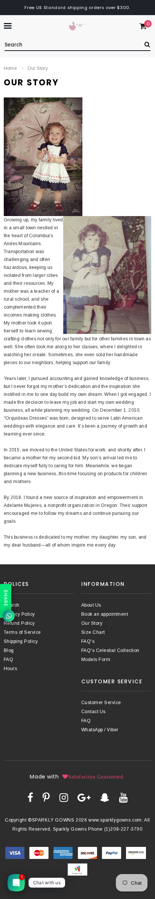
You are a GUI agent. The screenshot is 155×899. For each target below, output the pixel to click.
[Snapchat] (105, 797)
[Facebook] (30, 797)
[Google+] (83, 797)
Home (10, 68)
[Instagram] (63, 797)
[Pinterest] (46, 797)
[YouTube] (123, 797)
